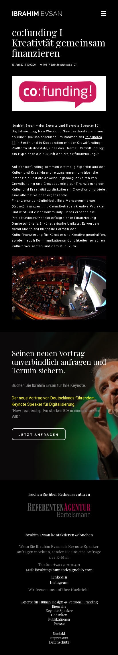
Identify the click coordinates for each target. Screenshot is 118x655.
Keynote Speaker (59, 610)
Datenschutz (59, 642)
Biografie (59, 606)
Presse (59, 623)
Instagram (59, 582)
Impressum (59, 638)
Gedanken (59, 615)
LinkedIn (59, 576)
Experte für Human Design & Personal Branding (59, 602)
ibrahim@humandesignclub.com (64, 569)
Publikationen (59, 619)
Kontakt (59, 633)
